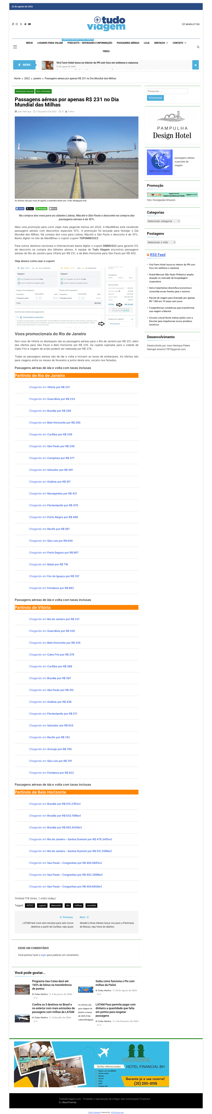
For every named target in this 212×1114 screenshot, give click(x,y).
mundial (91, 905)
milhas (78, 905)
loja (146, 43)
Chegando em (49, 387)
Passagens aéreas (128, 43)
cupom (42, 905)
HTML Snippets (94, 1113)
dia (68, 905)
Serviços (159, 43)
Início (29, 43)
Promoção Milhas (24, 91)
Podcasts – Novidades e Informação (90, 43)
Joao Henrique (24, 111)
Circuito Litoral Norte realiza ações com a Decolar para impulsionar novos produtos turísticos (171, 321)
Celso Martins (41, 994)
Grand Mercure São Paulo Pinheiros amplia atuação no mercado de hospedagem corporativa (171, 278)
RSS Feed (157, 254)
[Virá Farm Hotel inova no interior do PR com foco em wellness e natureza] (47, 67)
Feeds (106, 51)
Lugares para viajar (51, 41)
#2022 (30, 905)
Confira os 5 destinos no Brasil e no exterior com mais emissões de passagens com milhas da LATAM (53, 1008)
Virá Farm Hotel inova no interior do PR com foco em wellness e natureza (97, 62)
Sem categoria (43, 91)
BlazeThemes (69, 1102)
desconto (56, 905)
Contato (178, 43)
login (43, 955)
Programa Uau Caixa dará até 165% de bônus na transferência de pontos (52, 985)
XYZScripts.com (117, 1113)
